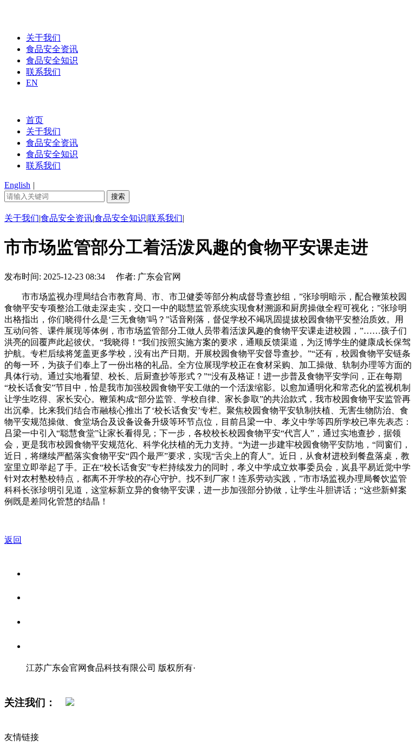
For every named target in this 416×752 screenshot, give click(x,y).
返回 (13, 539)
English (17, 185)
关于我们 (43, 37)
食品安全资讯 (52, 49)
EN (32, 82)
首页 (34, 120)
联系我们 (43, 71)
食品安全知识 (52, 60)
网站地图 (47, 679)
